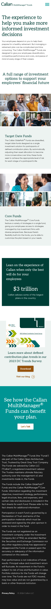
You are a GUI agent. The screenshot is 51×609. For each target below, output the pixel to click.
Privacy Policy (8, 593)
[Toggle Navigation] (47, 4)
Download (25, 368)
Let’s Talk (25, 426)
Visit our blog (23, 376)
